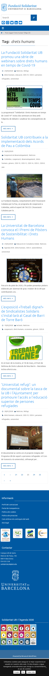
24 (34, 466)
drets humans (9, 74)
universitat (15, 78)
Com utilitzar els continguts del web (15, 511)
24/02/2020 (8, 239)
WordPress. (32, 648)
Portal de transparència (10, 500)
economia (28, 323)
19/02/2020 (8, 319)
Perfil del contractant (10, 496)
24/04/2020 (8, 71)
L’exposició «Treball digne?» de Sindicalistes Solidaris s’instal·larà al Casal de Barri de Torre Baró (22, 307)
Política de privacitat (9, 507)
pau (3, 163)
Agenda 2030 (9, 243)
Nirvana (24, 648)
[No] (46, 667)
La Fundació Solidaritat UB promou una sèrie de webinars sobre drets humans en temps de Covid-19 (24, 59)
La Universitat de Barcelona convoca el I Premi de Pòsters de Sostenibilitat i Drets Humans (24, 227)
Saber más (31, 672)
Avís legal (5, 514)
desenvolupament (28, 156)
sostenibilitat (37, 243)
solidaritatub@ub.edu (9, 556)
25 (40, 466)
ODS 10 (26, 74)
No (23, 672)
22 (22, 466)
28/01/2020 (8, 404)
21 (16, 466)
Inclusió (19, 319)
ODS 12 (24, 160)
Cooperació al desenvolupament (16, 153)
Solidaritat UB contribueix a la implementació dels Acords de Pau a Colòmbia (24, 139)
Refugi (26, 71)
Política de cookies (9, 503)
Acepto (16, 672)
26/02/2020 (8, 150)
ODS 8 (42, 160)
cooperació (16, 156)
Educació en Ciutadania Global (27, 239)
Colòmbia (7, 156)
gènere (11, 160)
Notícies (19, 71)
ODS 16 (30, 160)
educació (18, 74)
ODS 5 (36, 160)
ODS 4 (32, 74)
